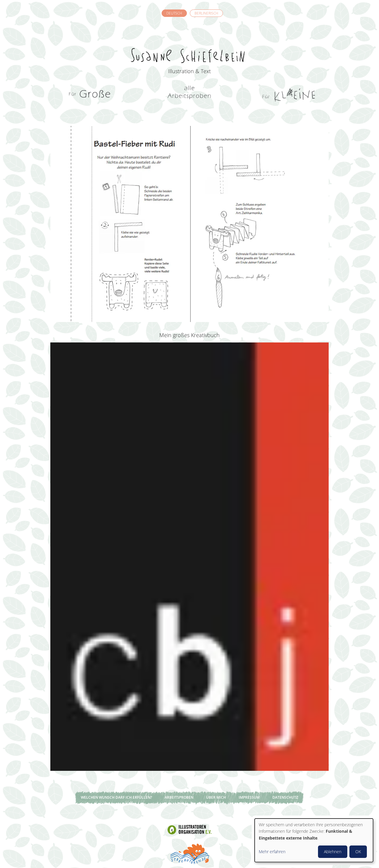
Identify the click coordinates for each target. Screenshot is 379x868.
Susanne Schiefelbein (189, 45)
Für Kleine (289, 95)
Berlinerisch (206, 13)
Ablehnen (332, 851)
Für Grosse (90, 95)
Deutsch (174, 13)
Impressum (249, 797)
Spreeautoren (189, 853)
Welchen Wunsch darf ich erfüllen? (116, 797)
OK (358, 851)
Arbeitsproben (179, 797)
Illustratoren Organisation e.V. (189, 829)
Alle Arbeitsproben (189, 95)
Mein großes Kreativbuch (189, 335)
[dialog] (314, 840)
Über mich (216, 797)
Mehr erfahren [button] (272, 851)
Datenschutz (285, 797)
